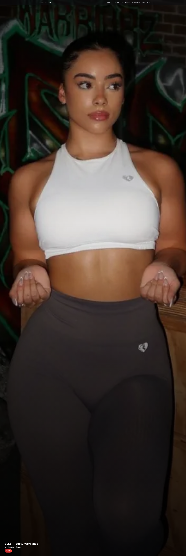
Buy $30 (8, 551)
